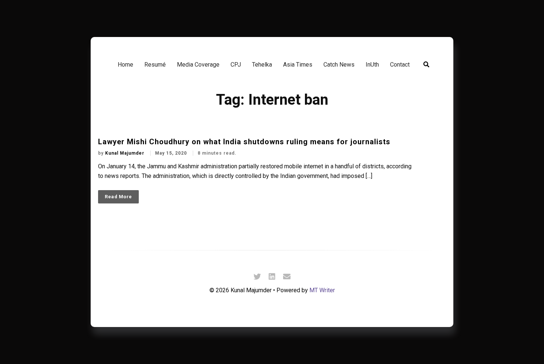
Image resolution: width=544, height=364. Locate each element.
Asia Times (297, 64)
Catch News (339, 64)
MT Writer (322, 290)
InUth (372, 64)
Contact (400, 64)
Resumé (155, 64)
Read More (118, 196)
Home (125, 64)
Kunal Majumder (125, 153)
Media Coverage (198, 64)
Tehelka (262, 64)
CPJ (236, 64)
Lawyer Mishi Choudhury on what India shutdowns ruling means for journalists (244, 141)
